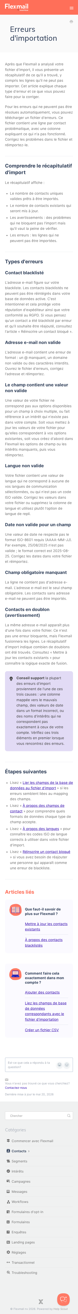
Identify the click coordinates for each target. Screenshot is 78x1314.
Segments (19, 1161)
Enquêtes (19, 1232)
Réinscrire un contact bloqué (46, 852)
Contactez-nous (16, 1087)
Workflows (20, 1202)
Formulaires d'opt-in (27, 1212)
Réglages (19, 1252)
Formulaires (21, 1222)
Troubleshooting (24, 1273)
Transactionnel (23, 1262)
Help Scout (60, 1308)
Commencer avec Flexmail (32, 1141)
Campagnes (21, 1181)
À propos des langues (41, 829)
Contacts (19, 1151)
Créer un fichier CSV (42, 1030)
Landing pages (23, 1242)
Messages (19, 1191)
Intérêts (18, 1171)
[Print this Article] (71, 22)
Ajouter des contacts (42, 992)
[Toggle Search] (69, 1116)
